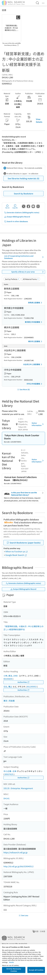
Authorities (22, 682)
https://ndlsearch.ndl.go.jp (15, 852)
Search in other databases (17, 221)
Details (11, 962)
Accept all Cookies (36, 970)
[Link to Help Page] (18, 44)
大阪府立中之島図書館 (31, 364)
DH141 (6, 798)
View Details (39, 120)
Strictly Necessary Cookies (13, 970)
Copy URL (15, 208)
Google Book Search (14, 555)
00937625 (9, 774)
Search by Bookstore (23, 193)
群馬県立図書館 (34, 302)
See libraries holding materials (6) (23, 178)
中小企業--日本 (10, 771)
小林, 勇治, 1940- (10, 675)
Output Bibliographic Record (18, 216)
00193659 (7, 678)
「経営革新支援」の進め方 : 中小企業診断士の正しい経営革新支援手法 (23, 628)
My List (7, 208)
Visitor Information (37, 424)
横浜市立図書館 (34, 341)
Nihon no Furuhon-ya (15, 551)
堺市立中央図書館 (33, 384)
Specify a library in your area (23, 272)
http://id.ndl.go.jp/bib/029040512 (18, 866)
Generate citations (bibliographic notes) (23, 212)
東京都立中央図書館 (32, 322)
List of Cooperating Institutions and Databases (18, 257)
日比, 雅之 (7, 686)
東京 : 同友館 (9, 700)
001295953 (32, 686)
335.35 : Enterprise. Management (18, 788)
